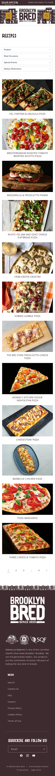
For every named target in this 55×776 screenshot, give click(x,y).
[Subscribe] (44, 749)
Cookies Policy (15, 714)
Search (11, 682)
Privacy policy (22, 770)
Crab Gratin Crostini (27, 276)
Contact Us (13, 689)
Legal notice (36, 770)
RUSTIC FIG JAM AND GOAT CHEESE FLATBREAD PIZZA (27, 236)
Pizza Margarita (27, 518)
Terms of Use (14, 721)
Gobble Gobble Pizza (27, 316)
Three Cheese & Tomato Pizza (27, 557)
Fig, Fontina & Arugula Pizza (27, 113)
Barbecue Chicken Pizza (27, 478)
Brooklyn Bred (19, 766)
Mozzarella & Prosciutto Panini (27, 195)
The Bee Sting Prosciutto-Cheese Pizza (27, 357)
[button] (9, 15)
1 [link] (8, 570)
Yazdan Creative (41, 766)
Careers (12, 701)
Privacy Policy (14, 708)
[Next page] (46, 570)
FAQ (10, 695)
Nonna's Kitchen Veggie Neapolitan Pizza (27, 399)
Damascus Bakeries (15, 649)
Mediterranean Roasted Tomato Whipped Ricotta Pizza (27, 155)
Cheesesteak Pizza (27, 439)
